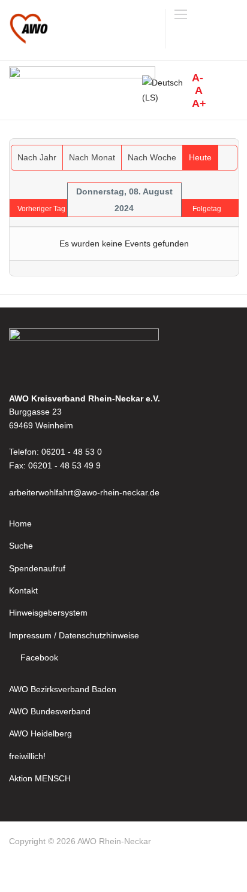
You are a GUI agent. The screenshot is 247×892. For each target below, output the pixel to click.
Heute (200, 157)
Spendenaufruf (37, 568)
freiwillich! (27, 756)
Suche (21, 545)
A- (197, 78)
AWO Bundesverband (50, 711)
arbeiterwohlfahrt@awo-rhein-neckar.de (84, 492)
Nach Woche (152, 157)
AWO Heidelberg (40, 733)
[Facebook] (19, 870)
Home (20, 523)
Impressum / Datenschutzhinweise (74, 635)
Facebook (39, 657)
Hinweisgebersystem (48, 612)
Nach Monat (92, 157)
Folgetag (206, 209)
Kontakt (23, 590)
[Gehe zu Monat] (227, 157)
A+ (199, 103)
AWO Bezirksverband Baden (62, 689)
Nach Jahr (36, 157)
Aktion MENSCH (40, 778)
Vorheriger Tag (41, 209)
